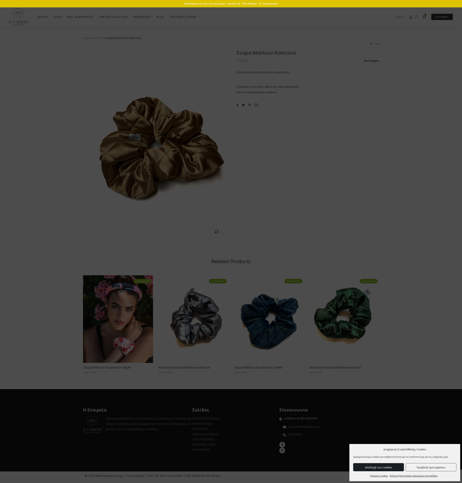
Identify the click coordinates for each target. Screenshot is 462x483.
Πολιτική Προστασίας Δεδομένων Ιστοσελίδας (414, 475)
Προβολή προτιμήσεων (431, 467)
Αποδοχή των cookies (378, 467)
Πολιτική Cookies (379, 475)
